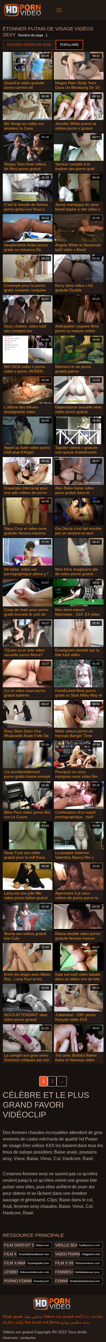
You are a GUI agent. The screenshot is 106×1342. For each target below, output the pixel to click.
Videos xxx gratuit (58, 1316)
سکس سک (33, 1316)
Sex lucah (33, 1322)
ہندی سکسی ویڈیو (76, 1322)
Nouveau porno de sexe (29, 45)
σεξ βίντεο (51, 1322)
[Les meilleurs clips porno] (51, 1303)
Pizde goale (13, 1316)
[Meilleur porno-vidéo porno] (23, 10)
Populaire (69, 45)
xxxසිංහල (82, 1316)
